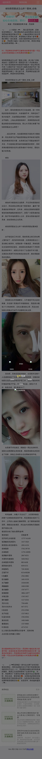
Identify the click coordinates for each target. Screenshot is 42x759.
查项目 (21, 364)
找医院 (12, 369)
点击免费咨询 (20, 390)
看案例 (21, 384)
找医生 (12, 379)
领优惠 (30, 379)
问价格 (30, 369)
